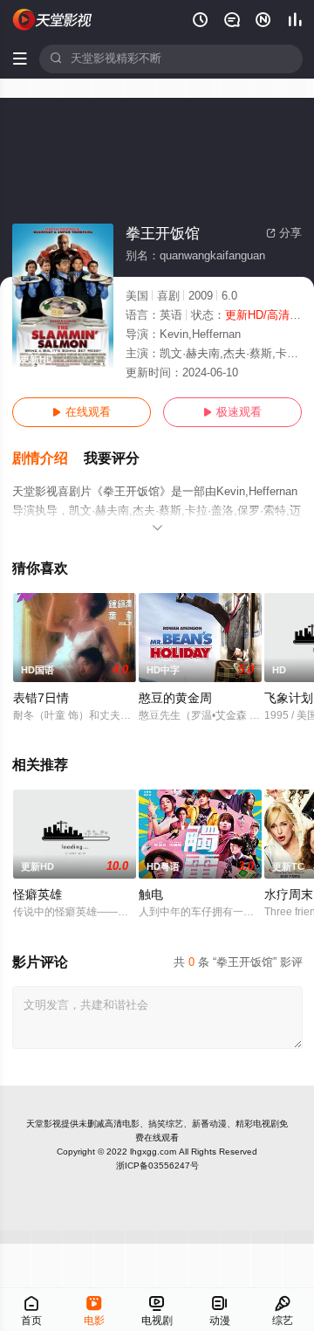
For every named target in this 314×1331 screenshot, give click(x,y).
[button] (48, 459)
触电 (151, 894)
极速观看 (232, 412)
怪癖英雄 (37, 894)
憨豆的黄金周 (175, 698)
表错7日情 (41, 698)
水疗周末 (288, 894)
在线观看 (81, 412)
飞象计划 (288, 698)
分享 (284, 233)
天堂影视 (43, 1123)
